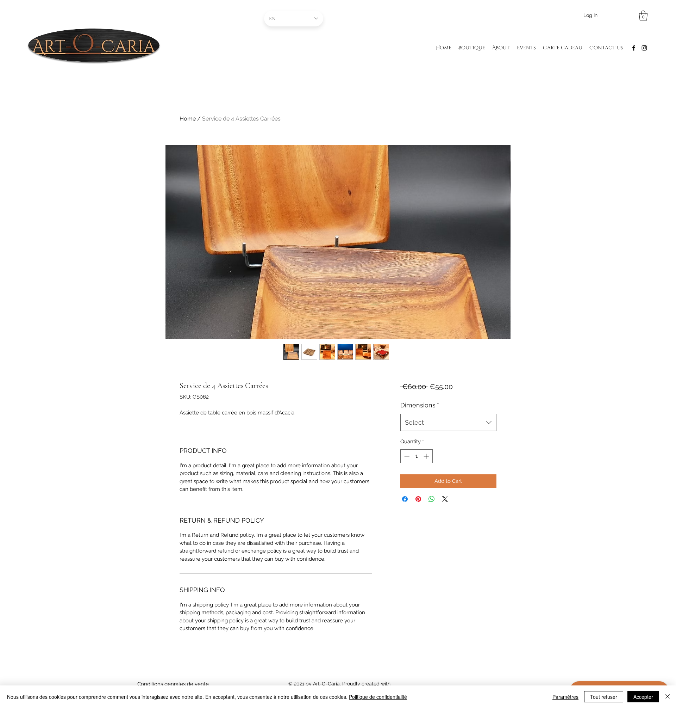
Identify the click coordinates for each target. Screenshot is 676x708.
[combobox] (448, 422)
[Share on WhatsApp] (431, 499)
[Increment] (427, 456)
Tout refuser (603, 696)
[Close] (667, 696)
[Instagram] (644, 47)
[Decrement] (406, 456)
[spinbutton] (416, 456)
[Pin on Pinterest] (418, 499)
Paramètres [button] (565, 696)
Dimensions (419, 405)
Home (188, 118)
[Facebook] (633, 47)
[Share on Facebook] (405, 499)
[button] (643, 16)
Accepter (643, 696)
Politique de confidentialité (378, 696)
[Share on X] (445, 499)
